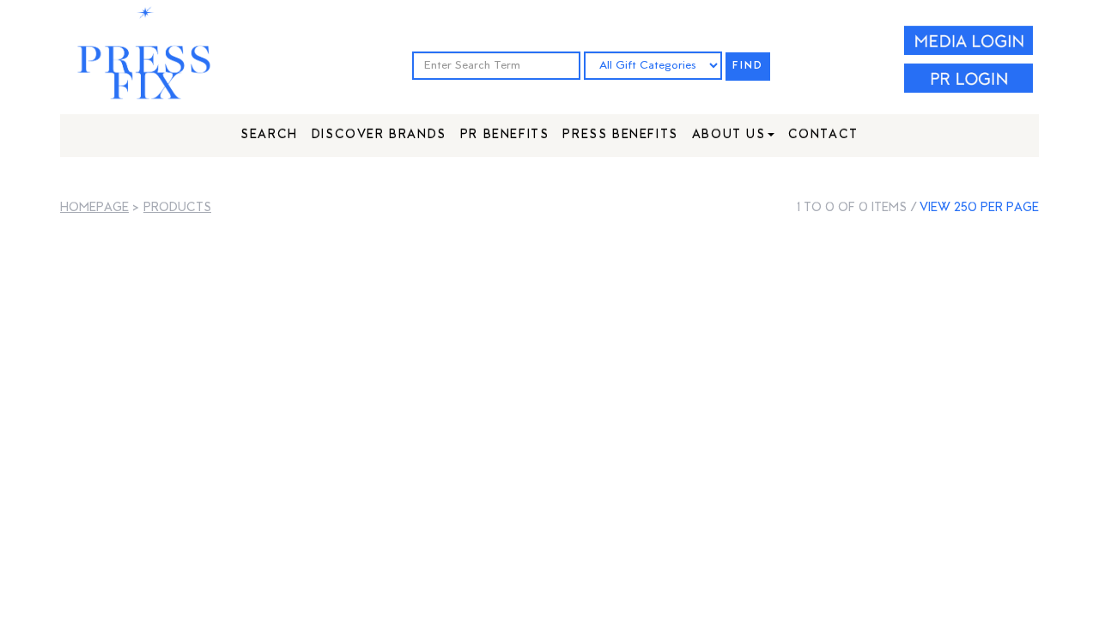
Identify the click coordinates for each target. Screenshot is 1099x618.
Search (269, 135)
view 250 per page (979, 208)
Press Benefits (619, 135)
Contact (823, 135)
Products (177, 208)
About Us (729, 135)
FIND (747, 66)
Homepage (94, 208)
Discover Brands (379, 135)
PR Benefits (505, 135)
